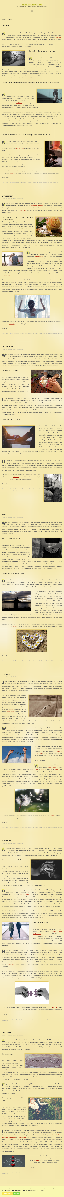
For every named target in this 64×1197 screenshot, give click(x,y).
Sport (36, 769)
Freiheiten (40, 182)
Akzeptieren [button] (16, 1193)
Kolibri (11, 28)
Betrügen (22, 182)
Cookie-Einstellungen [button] (7, 1193)
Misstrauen (58, 37)
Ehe (37, 182)
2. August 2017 (4, 198)
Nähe (58, 182)
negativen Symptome (37, 205)
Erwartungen (7, 196)
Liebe (7, 182)
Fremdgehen (45, 182)
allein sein (10, 711)
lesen (42, 769)
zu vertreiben (52, 767)
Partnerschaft (4, 184)
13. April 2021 (4, 28)
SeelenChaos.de (32, 4)
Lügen (51, 182)
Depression (30, 182)
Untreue (5, 25)
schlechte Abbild (19, 148)
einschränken (39, 256)
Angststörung (17, 182)
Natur (56, 769)
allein (11, 709)
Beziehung (19, 103)
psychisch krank (13, 184)
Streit (17, 184)
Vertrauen (20, 184)
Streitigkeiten (7, 275)
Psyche (8, 184)
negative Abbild (24, 894)
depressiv (34, 182)
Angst (36, 753)
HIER (39, 1190)
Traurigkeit (59, 751)
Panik (40, 753)
